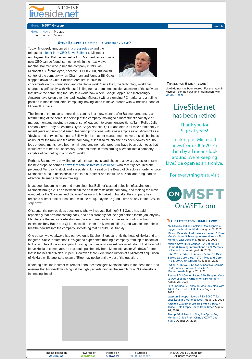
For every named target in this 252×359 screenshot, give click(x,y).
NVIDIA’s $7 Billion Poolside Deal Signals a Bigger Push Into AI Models (194, 227)
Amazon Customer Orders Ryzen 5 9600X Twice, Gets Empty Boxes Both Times (194, 305)
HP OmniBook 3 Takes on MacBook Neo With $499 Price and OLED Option (196, 287)
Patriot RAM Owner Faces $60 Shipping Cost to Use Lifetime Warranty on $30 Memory (196, 277)
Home (35, 25)
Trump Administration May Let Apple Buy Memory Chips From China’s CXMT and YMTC (193, 317)
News (46, 31)
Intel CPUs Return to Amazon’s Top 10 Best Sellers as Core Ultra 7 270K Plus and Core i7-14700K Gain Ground (195, 257)
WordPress (88, 355)
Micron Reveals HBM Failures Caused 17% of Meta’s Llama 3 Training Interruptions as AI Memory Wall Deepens (196, 236)
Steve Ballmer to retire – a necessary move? (94, 42)
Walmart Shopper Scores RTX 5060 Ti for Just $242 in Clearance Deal (193, 298)
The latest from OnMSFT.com (193, 221)
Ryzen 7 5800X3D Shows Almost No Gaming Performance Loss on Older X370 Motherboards (195, 268)
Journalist (56, 355)
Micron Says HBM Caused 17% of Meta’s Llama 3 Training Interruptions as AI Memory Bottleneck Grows (195, 247)
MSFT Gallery (53, 25)
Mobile (59, 31)
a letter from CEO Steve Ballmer (65, 52)
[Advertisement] (95, 313)
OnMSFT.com (174, 94)
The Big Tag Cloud (48, 35)
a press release (82, 48)
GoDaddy (112, 355)
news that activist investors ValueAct (90, 165)
